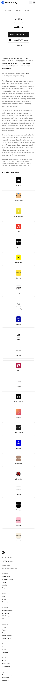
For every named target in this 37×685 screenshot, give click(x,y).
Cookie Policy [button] (6, 666)
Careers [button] (4, 649)
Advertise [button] (5, 619)
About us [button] (4, 647)
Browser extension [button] (7, 579)
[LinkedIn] (5, 557)
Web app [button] (4, 582)
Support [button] (4, 630)
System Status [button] (6, 638)
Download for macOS (19, 34)
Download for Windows (20, 40)
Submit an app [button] (6, 616)
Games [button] (4, 599)
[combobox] (10, 561)
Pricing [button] (4, 627)
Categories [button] (5, 602)
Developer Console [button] (7, 610)
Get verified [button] (5, 613)
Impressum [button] (5, 680)
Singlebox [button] (5, 588)
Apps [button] (3, 596)
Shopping (18, 10)
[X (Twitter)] (2, 557)
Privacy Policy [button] (6, 664)
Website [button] (19, 45)
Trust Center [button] (5, 661)
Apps (9, 10)
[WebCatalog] (3, 552)
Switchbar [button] (5, 585)
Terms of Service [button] (7, 675)
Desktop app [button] (6, 576)
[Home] (9, 2)
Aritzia (27, 10)
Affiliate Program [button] (7, 635)
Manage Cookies (6, 565)
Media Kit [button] (5, 652)
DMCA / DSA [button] (6, 678)
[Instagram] (11, 557)
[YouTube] (8, 557)
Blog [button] (3, 633)
